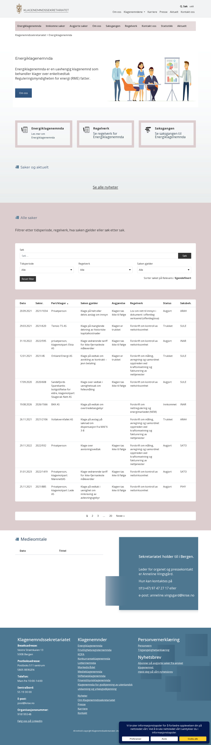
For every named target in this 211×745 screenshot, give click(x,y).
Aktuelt (174, 12)
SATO (183, 445)
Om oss (117, 12)
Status (167, 303)
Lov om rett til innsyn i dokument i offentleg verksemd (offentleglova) (144, 314)
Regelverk (131, 26)
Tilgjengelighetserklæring (153, 650)
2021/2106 (42, 419)
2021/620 (41, 326)
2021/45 (40, 356)
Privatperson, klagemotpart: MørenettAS (59, 475)
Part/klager (58, 303)
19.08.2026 (26, 404)
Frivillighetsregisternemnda (95, 650)
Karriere (152, 12)
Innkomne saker (55, 26)
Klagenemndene (133, 12)
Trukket (168, 326)
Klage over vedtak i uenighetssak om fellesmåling (92, 385)
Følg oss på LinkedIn (29, 721)
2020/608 (41, 382)
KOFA (81, 654)
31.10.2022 (26, 341)
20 (110, 516)
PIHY (183, 486)
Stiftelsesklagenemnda (92, 676)
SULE (183, 326)
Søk (185, 6)
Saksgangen (113, 26)
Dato (23, 303)
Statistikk (167, 26)
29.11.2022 (26, 445)
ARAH (183, 311)
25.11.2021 (26, 486)
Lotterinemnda (87, 663)
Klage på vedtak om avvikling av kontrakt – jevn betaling (94, 359)
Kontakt (82, 713)
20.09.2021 (26, 311)
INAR (183, 341)
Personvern (145, 645)
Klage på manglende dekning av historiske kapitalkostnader (93, 329)
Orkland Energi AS (61, 356)
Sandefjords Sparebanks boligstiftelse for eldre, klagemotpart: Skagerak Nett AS (63, 389)
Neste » (120, 516)
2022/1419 (42, 471)
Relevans (167, 278)
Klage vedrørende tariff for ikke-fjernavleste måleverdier (94, 344)
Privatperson (58, 311)
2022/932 (41, 445)
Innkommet (170, 404)
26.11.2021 (26, 419)
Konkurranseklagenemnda (94, 658)
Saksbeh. (185, 303)
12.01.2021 (26, 356)
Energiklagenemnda (29, 26)
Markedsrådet (86, 667)
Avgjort (167, 311)
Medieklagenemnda (90, 671)
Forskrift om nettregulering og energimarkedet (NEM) (143, 408)
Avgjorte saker (79, 26)
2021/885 (41, 486)
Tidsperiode (27, 263)
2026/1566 (42, 404)
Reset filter (28, 279)
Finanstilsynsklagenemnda (94, 680)
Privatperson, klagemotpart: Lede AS (62, 490)
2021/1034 (42, 311)
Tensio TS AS (59, 326)
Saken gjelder (145, 263)
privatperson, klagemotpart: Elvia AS (62, 344)
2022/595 (41, 341)
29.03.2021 (26, 326)
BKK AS (55, 404)
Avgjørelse (118, 303)
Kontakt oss (188, 12)
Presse (163, 12)
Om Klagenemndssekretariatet (96, 700)
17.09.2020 (26, 382)
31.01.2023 (26, 471)
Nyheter (82, 695)
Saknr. (39, 303)
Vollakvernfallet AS (62, 419)
